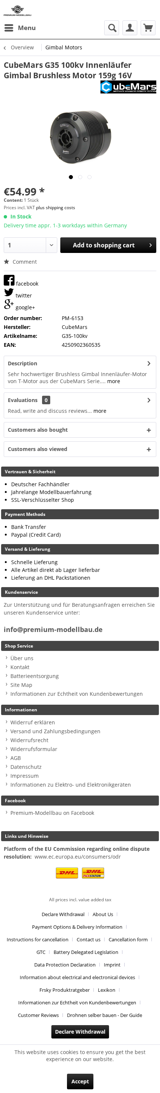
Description (22, 363)
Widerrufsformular (33, 749)
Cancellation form (128, 939)
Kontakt (19, 667)
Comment (24, 261)
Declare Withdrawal (63, 914)
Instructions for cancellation (37, 939)
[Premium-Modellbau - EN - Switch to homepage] (17, 10)
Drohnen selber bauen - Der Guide (104, 1015)
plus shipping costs (55, 207)
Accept (80, 1081)
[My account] (129, 27)
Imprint (112, 964)
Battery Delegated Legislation (86, 952)
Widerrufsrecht (29, 740)
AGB (15, 757)
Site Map (21, 684)
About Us (103, 914)
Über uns (21, 658)
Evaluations (23, 400)
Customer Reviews (38, 1015)
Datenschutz (26, 766)
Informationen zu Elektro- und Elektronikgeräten (70, 784)
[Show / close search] (111, 27)
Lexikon (106, 990)
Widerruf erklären (32, 722)
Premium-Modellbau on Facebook (52, 812)
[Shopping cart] (148, 27)
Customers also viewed (37, 448)
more (113, 381)
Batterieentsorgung (34, 675)
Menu (27, 27)
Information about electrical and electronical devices (77, 977)
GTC (40, 952)
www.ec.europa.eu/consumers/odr (78, 856)
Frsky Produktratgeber (64, 990)
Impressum (24, 775)
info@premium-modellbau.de (53, 629)
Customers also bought (38, 429)
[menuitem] (19, 27)
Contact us (88, 939)
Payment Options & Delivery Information (77, 927)
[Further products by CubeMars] (128, 86)
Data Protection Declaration (65, 964)
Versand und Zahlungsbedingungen (55, 731)
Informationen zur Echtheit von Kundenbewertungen (76, 693)
